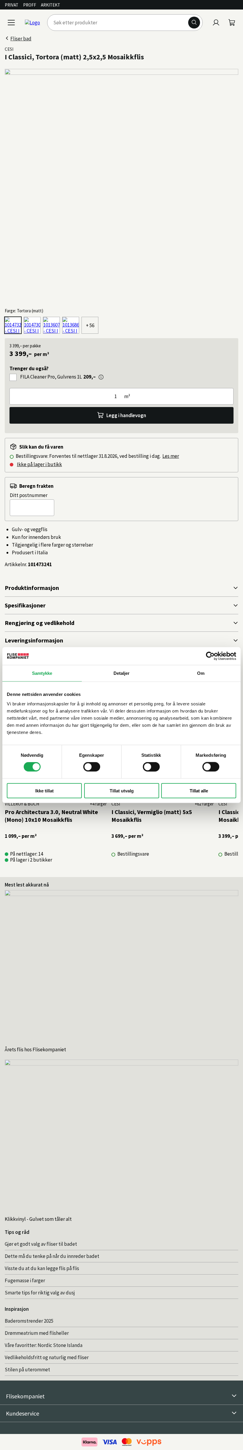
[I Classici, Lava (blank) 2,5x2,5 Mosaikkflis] (32, 325)
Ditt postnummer (28, 495)
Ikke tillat (44, 790)
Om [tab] (200, 673)
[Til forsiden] (32, 23)
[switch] (91, 767)
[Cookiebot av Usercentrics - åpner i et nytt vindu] (210, 656)
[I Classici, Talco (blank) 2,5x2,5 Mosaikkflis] (71, 325)
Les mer (170, 456)
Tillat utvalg (122, 790)
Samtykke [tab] (42, 673)
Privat (11, 5)
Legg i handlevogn (126, 415)
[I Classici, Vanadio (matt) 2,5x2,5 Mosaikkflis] (51, 325)
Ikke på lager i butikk (39, 464)
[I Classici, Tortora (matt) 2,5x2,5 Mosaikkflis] (13, 325)
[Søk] (194, 23)
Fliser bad (20, 38)
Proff (29, 5)
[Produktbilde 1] (121, 186)
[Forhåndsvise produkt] (101, 377)
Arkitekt (50, 5)
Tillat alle (199, 790)
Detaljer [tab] (121, 673)
